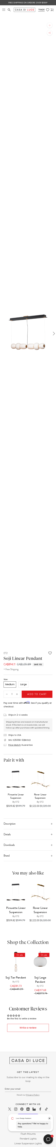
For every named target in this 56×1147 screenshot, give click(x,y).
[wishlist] (47, 10)
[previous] (2, 333)
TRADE (41, 9)
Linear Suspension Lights (28, 1143)
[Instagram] (15, 1109)
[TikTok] (46, 1109)
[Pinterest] (21, 1109)
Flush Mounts (28, 1134)
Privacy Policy (32, 1095)
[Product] (16, 961)
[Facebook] (40, 1109)
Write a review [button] (28, 1027)
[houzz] (34, 1109)
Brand (7, 856)
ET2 (6, 653)
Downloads (9, 845)
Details (7, 834)
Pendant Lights (28, 1138)
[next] (53, 333)
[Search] (9, 10)
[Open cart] (52, 10)
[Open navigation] (3, 10)
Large (23, 684)
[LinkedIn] (28, 1109)
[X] (9, 1109)
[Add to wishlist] (50, 653)
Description (10, 824)
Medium (9, 684)
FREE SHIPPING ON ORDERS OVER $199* (28, 2)
